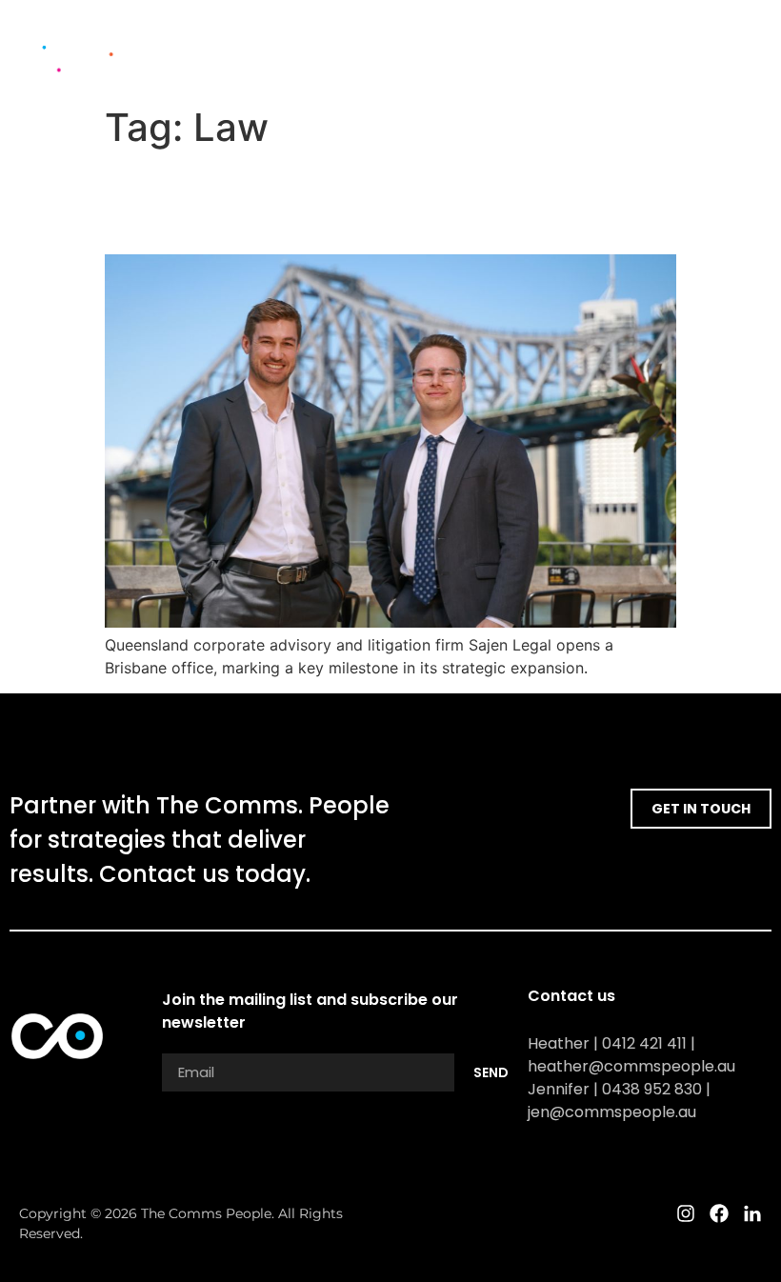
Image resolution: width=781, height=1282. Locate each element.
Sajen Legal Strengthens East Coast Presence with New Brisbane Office (364, 201)
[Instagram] (695, 48)
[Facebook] (728, 48)
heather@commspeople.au (631, 1066)
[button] (625, 48)
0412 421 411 (644, 1043)
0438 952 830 (652, 1089)
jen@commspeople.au (612, 1112)
